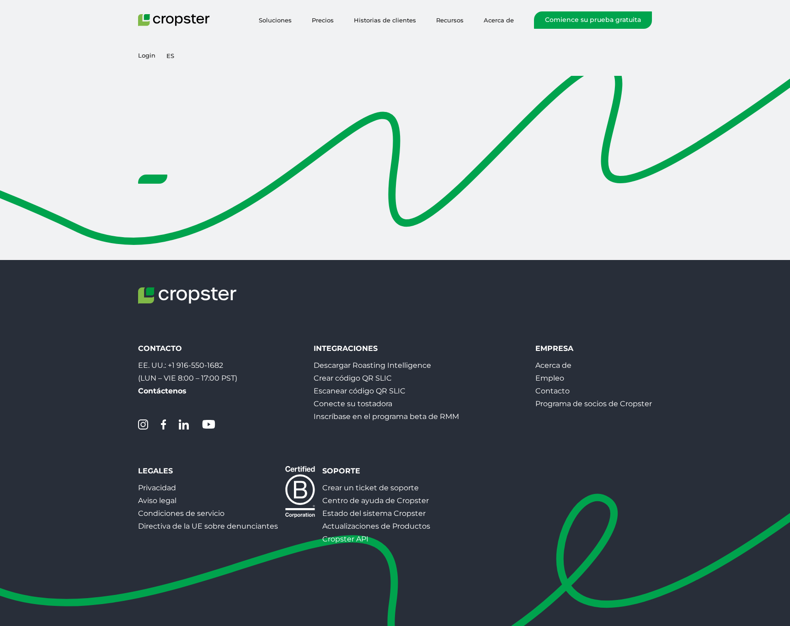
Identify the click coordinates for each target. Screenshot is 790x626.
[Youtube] (208, 424)
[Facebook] (163, 424)
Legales (155, 471)
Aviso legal (157, 500)
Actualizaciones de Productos (376, 526)
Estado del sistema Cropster (374, 513)
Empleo (549, 378)
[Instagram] (143, 424)
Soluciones (275, 20)
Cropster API (345, 539)
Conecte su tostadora (353, 403)
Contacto (552, 391)
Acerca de (499, 20)
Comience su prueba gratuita (593, 20)
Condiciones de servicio (181, 513)
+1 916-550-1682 (195, 365)
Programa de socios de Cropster (593, 403)
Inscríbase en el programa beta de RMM (386, 416)
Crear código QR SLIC (353, 378)
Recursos (450, 20)
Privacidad (157, 487)
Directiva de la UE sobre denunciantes (208, 526)
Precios (323, 20)
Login (146, 55)
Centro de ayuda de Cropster (375, 500)
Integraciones (346, 348)
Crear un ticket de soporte (370, 487)
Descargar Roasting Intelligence (372, 365)
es (170, 55)
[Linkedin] (184, 424)
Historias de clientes (385, 20)
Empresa (554, 348)
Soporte (341, 471)
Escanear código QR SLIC (360, 391)
